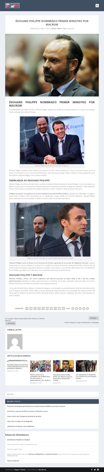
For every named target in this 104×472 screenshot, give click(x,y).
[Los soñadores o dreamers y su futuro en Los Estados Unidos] (86, 366)
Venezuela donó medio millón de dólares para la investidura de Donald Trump (62, 377)
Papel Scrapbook (13, 461)
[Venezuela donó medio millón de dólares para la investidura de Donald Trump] (63, 366)
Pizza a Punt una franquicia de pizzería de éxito (24, 416)
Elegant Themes (20, 470)
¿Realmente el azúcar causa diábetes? (20, 426)
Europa (53, 28)
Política (59, 28)
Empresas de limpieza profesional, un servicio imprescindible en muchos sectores (36, 406)
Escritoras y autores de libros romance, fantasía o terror (27, 411)
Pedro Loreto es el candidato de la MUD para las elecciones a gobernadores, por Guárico (40, 377)
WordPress (42, 470)
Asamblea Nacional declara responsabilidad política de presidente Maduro (17, 366)
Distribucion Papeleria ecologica (18, 440)
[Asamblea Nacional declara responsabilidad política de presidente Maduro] (17, 361)
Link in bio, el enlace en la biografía (19, 421)
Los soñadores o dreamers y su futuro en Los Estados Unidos (86, 376)
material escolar (51, 454)
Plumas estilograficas (36, 454)
